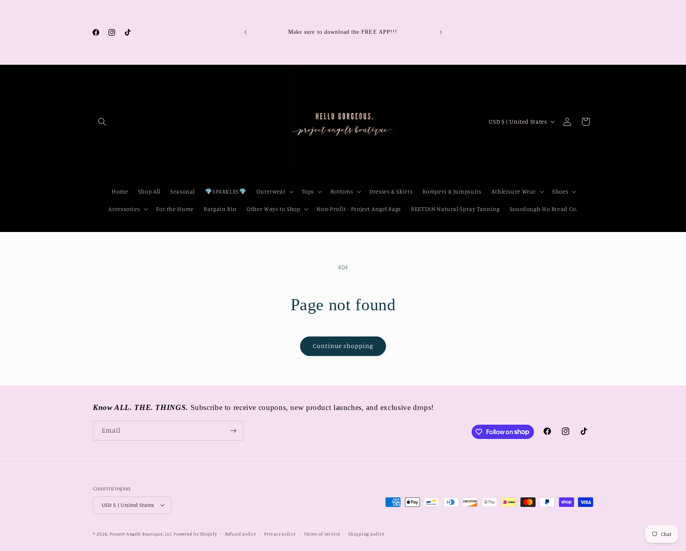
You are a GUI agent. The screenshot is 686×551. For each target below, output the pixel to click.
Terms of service (322, 534)
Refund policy (240, 534)
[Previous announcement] (245, 33)
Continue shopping (343, 346)
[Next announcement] (440, 33)
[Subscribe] (233, 430)
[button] (102, 121)
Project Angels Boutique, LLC (141, 534)
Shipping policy (366, 534)
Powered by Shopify (195, 534)
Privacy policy (279, 534)
